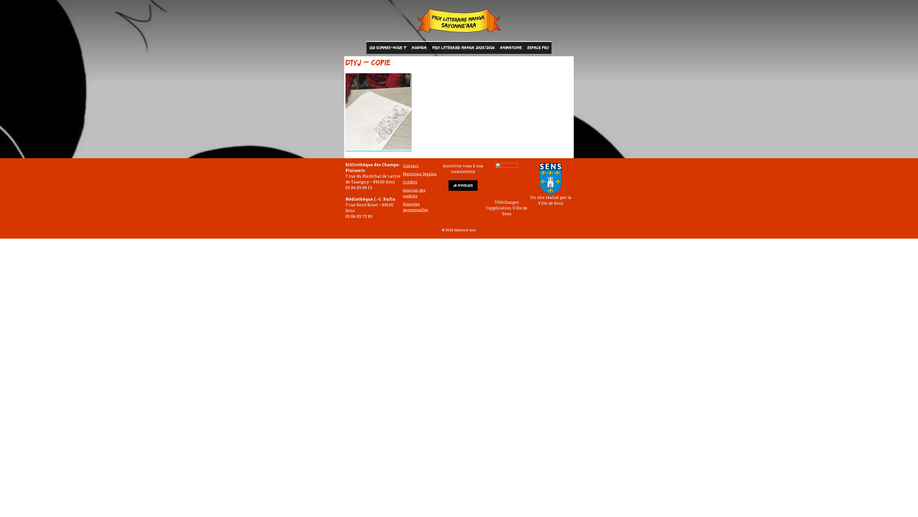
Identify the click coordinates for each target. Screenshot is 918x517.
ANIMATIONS (511, 47)
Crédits (410, 182)
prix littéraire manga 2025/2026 (463, 47)
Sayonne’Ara (459, 21)
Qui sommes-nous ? (387, 47)
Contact (411, 165)
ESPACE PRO (538, 47)
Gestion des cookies (414, 193)
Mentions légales (420, 174)
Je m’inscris (463, 185)
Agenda (419, 47)
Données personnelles (415, 207)
